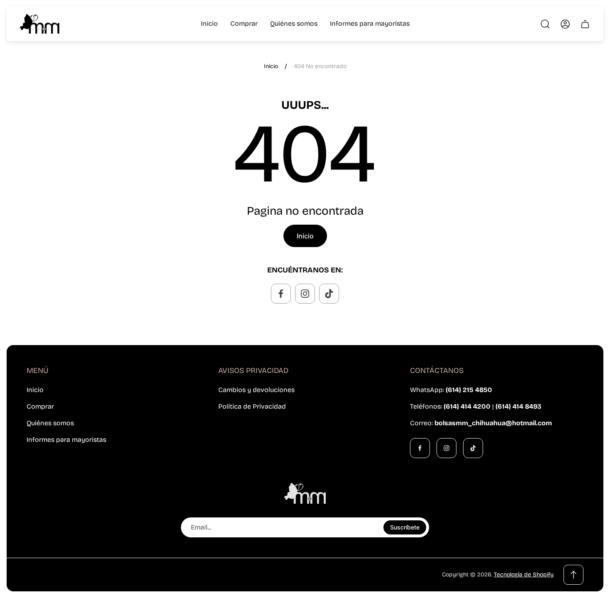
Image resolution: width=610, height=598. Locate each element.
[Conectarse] (565, 24)
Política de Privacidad (252, 406)
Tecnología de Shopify (524, 574)
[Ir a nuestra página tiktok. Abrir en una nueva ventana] (329, 294)
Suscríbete (405, 527)
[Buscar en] (545, 24)
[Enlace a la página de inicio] (305, 493)
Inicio (271, 66)
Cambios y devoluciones (256, 390)
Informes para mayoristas (66, 440)
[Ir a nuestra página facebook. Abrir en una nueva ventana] (281, 294)
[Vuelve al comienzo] (573, 575)
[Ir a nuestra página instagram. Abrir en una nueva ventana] (305, 294)
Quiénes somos (50, 423)
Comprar (40, 406)
